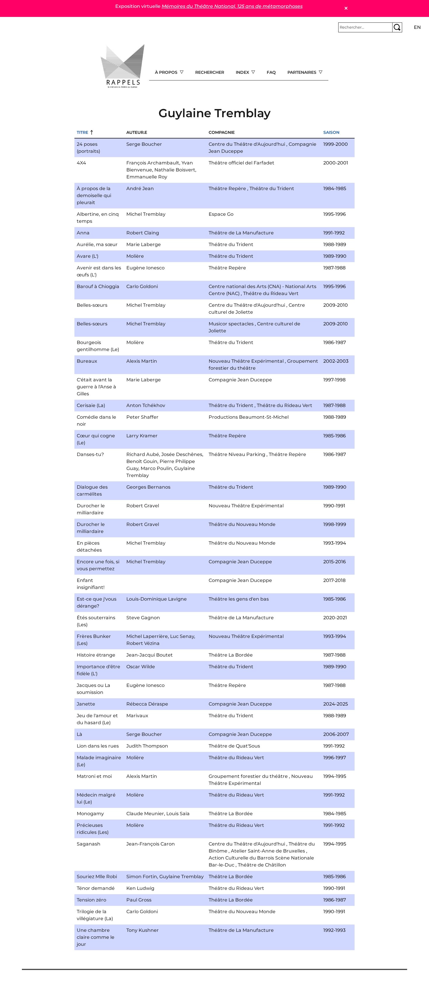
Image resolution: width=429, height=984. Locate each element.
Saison (331, 132)
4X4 (81, 163)
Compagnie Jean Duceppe (240, 380)
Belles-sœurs (92, 305)
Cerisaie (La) (91, 405)
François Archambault (152, 163)
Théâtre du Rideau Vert (271, 293)
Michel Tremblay (145, 214)
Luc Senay (182, 636)
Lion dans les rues (98, 746)
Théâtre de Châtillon (262, 865)
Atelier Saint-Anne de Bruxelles (268, 851)
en (417, 27)
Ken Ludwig (140, 888)
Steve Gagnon (143, 617)
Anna (83, 233)
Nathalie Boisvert (174, 170)
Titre (82, 132)
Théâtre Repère (227, 188)
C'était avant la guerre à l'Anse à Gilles (96, 387)
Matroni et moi (94, 776)
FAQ (271, 72)
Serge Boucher (144, 144)
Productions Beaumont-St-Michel (249, 417)
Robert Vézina (143, 643)
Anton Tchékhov (145, 405)
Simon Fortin (141, 876)
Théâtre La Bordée (231, 655)
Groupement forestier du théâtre (248, 776)
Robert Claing (142, 233)
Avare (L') (87, 256)
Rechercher (209, 72)
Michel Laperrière (147, 636)
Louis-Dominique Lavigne (156, 599)
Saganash (88, 844)
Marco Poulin (156, 468)
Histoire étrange (96, 655)
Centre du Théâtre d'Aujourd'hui (247, 144)
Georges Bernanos (148, 487)
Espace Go (221, 214)
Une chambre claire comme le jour (95, 937)
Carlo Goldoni (142, 286)
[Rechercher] (397, 27)
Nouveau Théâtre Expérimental (246, 361)
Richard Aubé (142, 454)
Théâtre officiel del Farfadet (241, 163)
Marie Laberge (143, 244)
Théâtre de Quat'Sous (234, 746)
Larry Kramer (142, 435)
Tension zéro (91, 900)
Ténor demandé (96, 888)
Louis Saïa (178, 813)
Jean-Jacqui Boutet (149, 655)
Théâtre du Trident (272, 188)
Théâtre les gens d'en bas (239, 599)
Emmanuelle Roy (146, 177)
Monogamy (90, 813)
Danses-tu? (90, 454)
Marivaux (137, 715)
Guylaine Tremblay (181, 876)
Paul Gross (138, 900)
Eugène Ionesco (145, 268)
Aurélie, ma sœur (97, 244)
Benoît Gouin (141, 461)
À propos (167, 72)
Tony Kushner (142, 930)
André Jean (140, 188)
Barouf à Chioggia (98, 286)
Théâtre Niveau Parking (237, 454)
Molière (135, 256)
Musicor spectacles (231, 324)
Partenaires (302, 72)
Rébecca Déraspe (147, 704)
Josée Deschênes (181, 454)
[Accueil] (122, 66)
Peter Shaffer (142, 417)
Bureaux (87, 361)
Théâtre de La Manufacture (241, 233)
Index (243, 72)
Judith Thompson (147, 746)
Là (79, 734)
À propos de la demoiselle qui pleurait (94, 195)
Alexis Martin (141, 361)
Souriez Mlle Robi (97, 876)
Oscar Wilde (140, 666)
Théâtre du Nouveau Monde (242, 524)
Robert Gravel (142, 505)
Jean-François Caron (150, 844)
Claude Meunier (145, 813)
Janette (86, 704)
